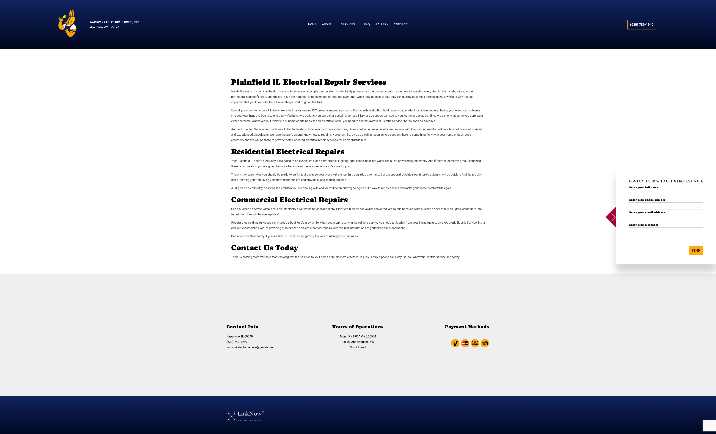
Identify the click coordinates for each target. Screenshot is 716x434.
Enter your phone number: (647, 199)
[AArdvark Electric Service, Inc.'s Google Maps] (481, 419)
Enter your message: (643, 224)
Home (312, 24)
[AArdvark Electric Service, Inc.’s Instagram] (474, 419)
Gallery (382, 24)
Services (348, 24)
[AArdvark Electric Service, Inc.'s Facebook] (467, 419)
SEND (696, 250)
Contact (401, 24)
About (327, 24)
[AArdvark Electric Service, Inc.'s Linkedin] (488, 419)
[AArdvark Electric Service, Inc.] (67, 24)
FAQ (367, 24)
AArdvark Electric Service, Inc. (114, 22)
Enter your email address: (647, 212)
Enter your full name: (644, 187)
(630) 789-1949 (641, 24)
